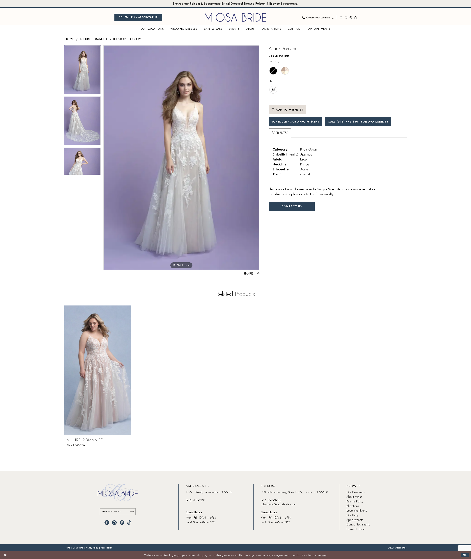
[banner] (235, 17)
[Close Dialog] (5, 555)
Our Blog (352, 515)
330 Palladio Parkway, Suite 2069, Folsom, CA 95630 (294, 492)
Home (69, 39)
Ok (465, 555)
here (324, 555)
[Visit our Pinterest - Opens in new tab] (122, 522)
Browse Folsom (254, 3)
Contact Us (291, 206)
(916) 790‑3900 (271, 500)
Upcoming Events (356, 511)
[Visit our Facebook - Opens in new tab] (107, 522)
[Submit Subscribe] (132, 511)
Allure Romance (93, 39)
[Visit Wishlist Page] (346, 17)
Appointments (354, 520)
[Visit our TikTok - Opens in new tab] (129, 522)
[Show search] (341, 17)
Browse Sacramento (283, 3)
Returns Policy (354, 501)
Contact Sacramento (358, 524)
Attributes (280, 132)
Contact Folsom (355, 529)
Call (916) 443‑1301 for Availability (358, 122)
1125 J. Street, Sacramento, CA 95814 (209, 492)
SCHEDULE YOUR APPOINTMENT (295, 122)
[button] (350, 17)
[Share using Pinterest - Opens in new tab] (258, 273)
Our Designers (355, 492)
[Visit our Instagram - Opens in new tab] (114, 522)
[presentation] (97, 370)
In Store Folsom (127, 39)
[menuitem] (138, 17)
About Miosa (354, 497)
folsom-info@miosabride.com (278, 504)
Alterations (352, 506)
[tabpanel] (82, 71)
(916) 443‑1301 (195, 500)
